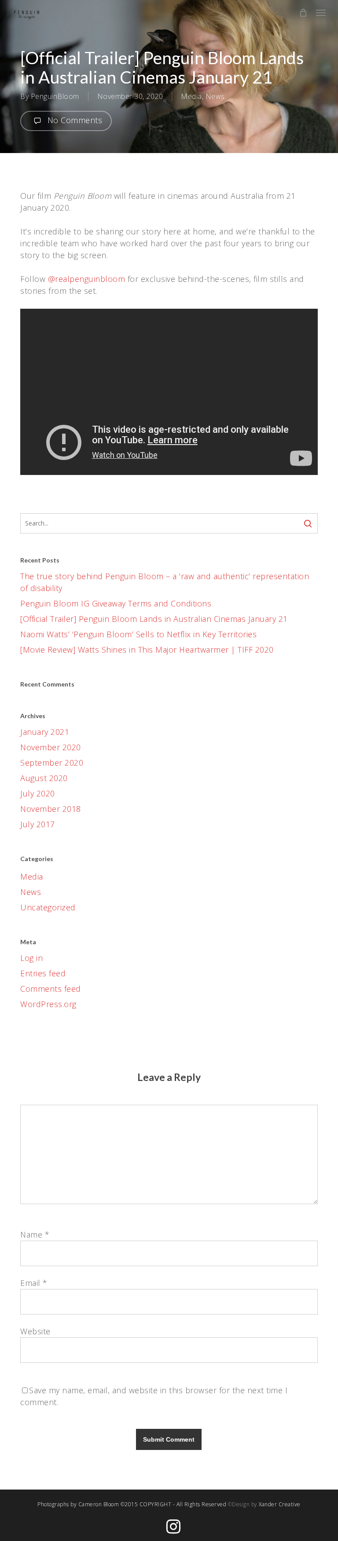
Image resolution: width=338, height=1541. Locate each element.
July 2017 (37, 824)
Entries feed (43, 973)
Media (191, 96)
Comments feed (50, 988)
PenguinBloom (55, 96)
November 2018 (50, 808)
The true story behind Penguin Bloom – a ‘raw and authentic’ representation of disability (164, 582)
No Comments (73, 120)
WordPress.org (48, 1004)
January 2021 (44, 732)
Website (35, 1331)
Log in (31, 958)
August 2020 (44, 778)
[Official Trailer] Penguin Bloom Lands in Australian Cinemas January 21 (154, 618)
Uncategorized (48, 907)
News (215, 96)
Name (34, 1234)
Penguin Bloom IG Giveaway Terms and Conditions (115, 603)
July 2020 (37, 793)
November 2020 (50, 747)
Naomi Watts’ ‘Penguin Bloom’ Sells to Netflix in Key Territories (138, 634)
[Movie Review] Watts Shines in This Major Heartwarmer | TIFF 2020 (147, 649)
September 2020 (51, 762)
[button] (321, 12)
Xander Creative (280, 1504)
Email (34, 1283)
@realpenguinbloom (85, 279)
